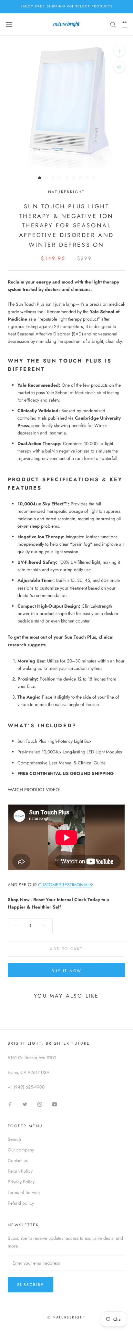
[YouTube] (54, 1104)
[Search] (113, 24)
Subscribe (30, 1285)
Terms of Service (24, 1192)
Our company (21, 1150)
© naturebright (66, 1317)
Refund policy (21, 1203)
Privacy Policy (21, 1182)
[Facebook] (10, 1104)
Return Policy (20, 1171)
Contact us (18, 1160)
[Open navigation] (9, 24)
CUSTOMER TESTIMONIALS (65, 884)
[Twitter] (25, 1104)
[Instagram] (39, 1104)
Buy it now (67, 971)
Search (14, 1139)
